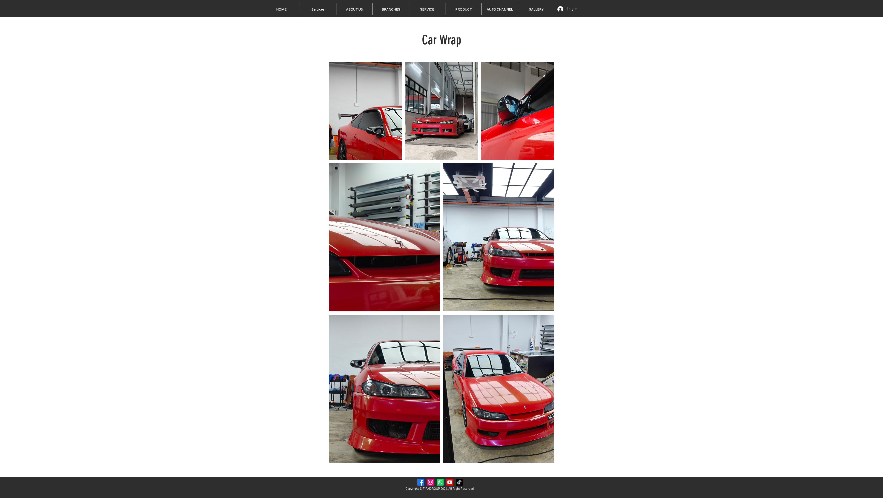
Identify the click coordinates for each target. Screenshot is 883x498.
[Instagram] (430, 482)
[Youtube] (449, 482)
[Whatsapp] (440, 482)
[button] (427, 9)
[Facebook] (420, 482)
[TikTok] (459, 482)
